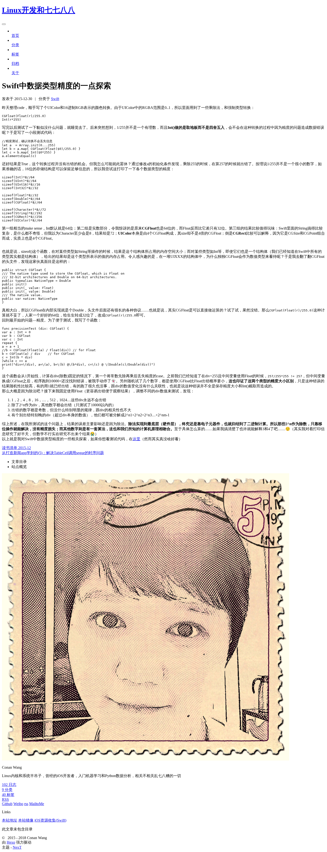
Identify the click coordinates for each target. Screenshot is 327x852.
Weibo (18, 804)
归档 (15, 64)
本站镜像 (26, 820)
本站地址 (9, 820)
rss (26, 804)
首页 (15, 36)
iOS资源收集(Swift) (50, 820)
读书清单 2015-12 (16, 448)
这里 (136, 439)
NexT (17, 847)
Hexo (11, 842)
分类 (15, 45)
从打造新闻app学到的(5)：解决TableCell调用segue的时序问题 (53, 453)
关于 (15, 73)
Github (7, 804)
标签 (15, 54)
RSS (5, 799)
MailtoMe (36, 804)
